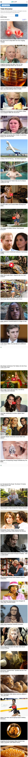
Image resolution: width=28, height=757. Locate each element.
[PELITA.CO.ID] (14, 1)
